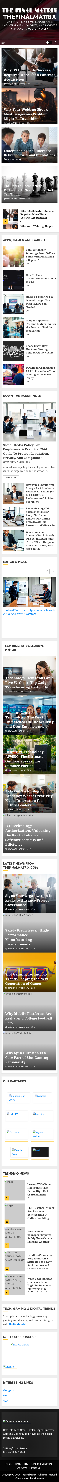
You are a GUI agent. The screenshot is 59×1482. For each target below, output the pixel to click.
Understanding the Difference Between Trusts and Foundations (29, 153)
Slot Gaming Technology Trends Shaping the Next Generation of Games (27, 979)
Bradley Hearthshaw (18, 909)
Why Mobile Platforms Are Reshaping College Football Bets (28, 1018)
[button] (55, 42)
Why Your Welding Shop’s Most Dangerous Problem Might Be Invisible (26, 114)
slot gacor (9, 1390)
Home (8, 1464)
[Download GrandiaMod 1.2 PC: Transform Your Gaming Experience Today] (13, 374)
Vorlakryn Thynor (15, 84)
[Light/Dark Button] (49, 42)
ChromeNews (22, 1478)
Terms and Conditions (41, 1464)
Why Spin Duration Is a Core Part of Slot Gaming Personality (26, 1057)
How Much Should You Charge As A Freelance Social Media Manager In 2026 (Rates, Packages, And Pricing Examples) (40, 493)
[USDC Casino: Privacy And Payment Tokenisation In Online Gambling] (15, 1214)
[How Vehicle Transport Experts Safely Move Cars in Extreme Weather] (15, 1237)
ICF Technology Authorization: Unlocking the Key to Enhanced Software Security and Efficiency (28, 835)
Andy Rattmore (13, 159)
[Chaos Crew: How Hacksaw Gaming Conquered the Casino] (13, 351)
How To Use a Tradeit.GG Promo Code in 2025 (41, 279)
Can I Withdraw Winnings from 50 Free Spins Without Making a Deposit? (40, 255)
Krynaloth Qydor (16, 692)
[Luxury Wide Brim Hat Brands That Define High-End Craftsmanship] (15, 1190)
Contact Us (34, 1467)
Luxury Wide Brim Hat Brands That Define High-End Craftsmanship (39, 1189)
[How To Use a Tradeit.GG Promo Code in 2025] (13, 280)
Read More (10, 477)
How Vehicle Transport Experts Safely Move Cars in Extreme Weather (39, 1236)
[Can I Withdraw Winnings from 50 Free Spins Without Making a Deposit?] (13, 256)
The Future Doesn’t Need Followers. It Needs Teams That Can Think (28, 190)
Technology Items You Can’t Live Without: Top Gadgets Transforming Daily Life (29, 682)
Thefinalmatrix (29, 16)
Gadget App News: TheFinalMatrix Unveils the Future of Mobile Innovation (41, 325)
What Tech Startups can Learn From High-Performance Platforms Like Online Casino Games (40, 1285)
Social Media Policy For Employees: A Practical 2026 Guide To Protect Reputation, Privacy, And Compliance (26, 451)
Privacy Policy (21, 1464)
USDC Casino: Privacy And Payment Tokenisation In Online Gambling (40, 1213)
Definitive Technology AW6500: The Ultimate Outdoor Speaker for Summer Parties (24, 758)
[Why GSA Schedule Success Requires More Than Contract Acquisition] (10, 216)
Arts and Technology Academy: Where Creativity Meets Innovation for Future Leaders (29, 798)
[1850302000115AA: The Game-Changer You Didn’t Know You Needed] (13, 304)
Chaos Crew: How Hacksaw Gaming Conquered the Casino (40, 349)
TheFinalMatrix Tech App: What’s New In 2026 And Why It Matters (29, 612)
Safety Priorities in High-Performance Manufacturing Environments (27, 937)
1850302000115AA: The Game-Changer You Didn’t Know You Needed (39, 302)
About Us (22, 1467)
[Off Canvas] (3, 42)
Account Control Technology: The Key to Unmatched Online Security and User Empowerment (29, 719)
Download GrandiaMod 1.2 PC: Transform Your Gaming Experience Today (40, 372)
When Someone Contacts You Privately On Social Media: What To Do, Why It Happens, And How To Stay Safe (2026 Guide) (40, 540)
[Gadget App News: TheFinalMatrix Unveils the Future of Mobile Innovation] (13, 327)
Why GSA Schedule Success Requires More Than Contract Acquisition (29, 75)
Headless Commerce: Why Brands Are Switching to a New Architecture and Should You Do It (40, 1261)
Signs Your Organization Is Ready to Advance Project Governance (28, 900)
